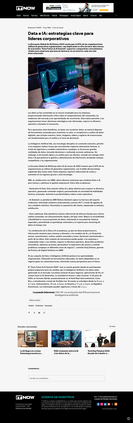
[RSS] (116, 404)
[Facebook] (98, 404)
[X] (112, 404)
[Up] (128, 418)
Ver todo (112, 326)
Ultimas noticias (34, 300)
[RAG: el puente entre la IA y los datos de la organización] (66, 338)
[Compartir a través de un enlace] (44, 313)
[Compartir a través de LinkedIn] (39, 313)
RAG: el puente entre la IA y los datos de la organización (66, 352)
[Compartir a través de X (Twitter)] (34, 313)
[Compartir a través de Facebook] (29, 313)
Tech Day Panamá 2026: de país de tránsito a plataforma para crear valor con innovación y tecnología (99, 352)
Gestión (31, 305)
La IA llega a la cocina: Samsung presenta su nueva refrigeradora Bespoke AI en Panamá (31, 352)
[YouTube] (108, 404)
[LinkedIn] (105, 404)
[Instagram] (101, 404)
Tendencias (39, 305)
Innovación (48, 305)
